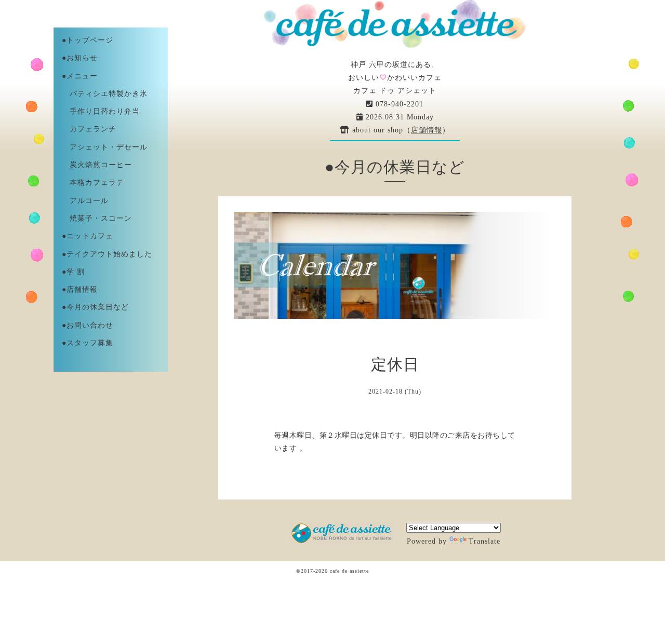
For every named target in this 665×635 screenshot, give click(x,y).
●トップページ (87, 40)
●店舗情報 (80, 289)
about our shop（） (400, 130)
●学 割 (73, 272)
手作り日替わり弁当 (101, 111)
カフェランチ (89, 129)
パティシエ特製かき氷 (105, 94)
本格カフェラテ (93, 182)
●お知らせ (80, 58)
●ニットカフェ (87, 236)
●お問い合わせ (87, 325)
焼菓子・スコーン (97, 218)
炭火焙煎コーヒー (97, 165)
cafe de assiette (349, 571)
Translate (484, 541)
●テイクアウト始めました (107, 254)
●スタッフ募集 (87, 343)
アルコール (85, 201)
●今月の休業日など (95, 307)
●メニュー (80, 76)
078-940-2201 (398, 104)
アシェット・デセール (105, 147)
